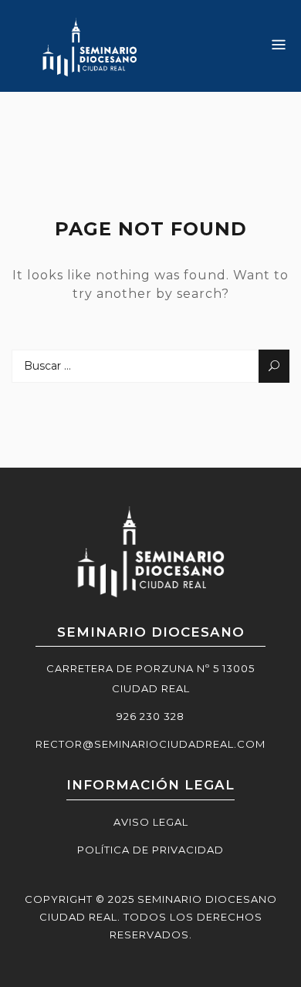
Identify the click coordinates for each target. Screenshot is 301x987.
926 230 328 (150, 716)
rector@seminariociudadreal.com (150, 744)
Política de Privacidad (150, 849)
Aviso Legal (150, 822)
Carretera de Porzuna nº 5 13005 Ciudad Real (150, 678)
